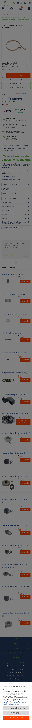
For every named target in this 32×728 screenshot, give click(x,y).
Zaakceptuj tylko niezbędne (16, 708)
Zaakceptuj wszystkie (16, 718)
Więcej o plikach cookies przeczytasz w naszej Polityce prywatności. (14, 703)
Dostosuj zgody (16, 713)
